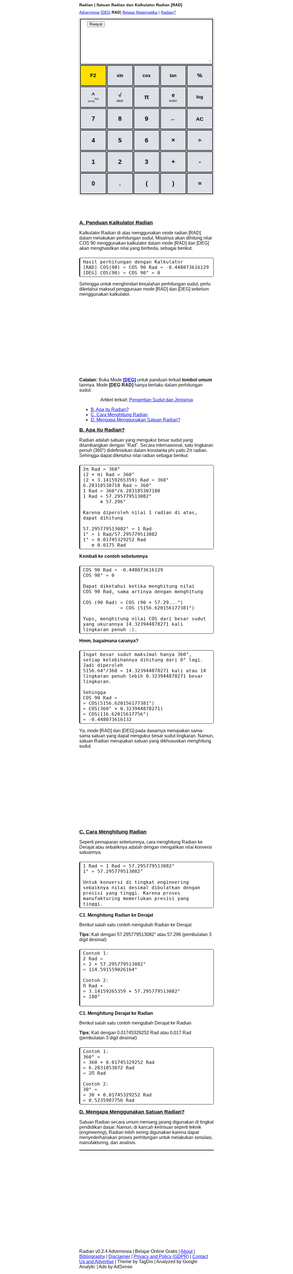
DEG (106, 12)
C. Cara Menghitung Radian (119, 414)
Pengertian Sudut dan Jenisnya (161, 399)
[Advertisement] (146, 207)
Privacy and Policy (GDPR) (161, 1256)
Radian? (168, 12)
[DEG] (129, 379)
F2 (93, 75)
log (199, 96)
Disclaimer (119, 1256)
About (187, 1251)
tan (173, 75)
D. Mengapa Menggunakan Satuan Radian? (135, 419)
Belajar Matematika (139, 12)
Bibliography (92, 1256)
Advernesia (89, 12)
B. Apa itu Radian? (110, 409)
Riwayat (95, 24)
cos (146, 75)
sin (120, 75)
